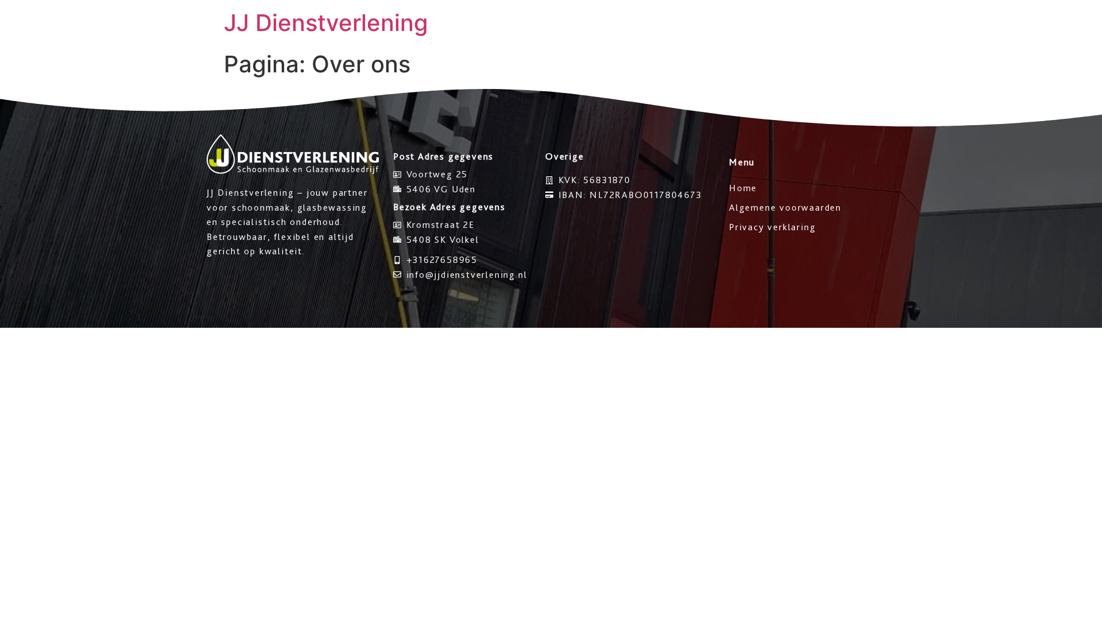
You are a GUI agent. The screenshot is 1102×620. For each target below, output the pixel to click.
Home (743, 188)
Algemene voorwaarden (785, 207)
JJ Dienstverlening (326, 23)
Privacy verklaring (772, 227)
